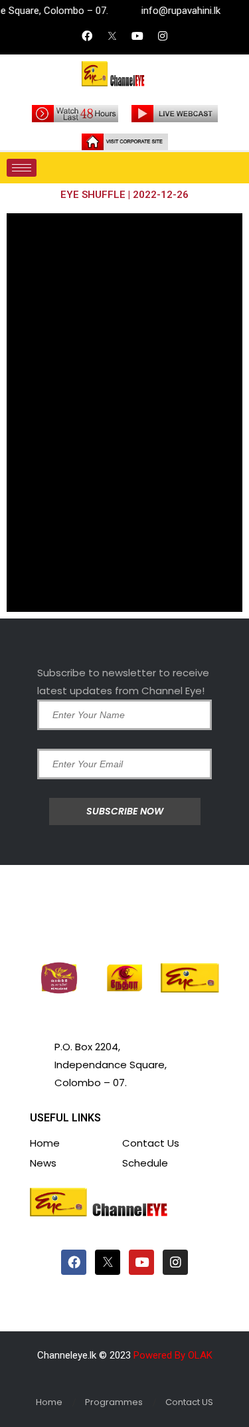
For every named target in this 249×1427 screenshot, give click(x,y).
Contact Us (150, 1143)
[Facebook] (87, 36)
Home (45, 1143)
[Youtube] (137, 36)
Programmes (114, 1402)
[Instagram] (162, 36)
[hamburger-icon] (22, 168)
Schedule (145, 1163)
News (43, 1163)
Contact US (189, 1402)
